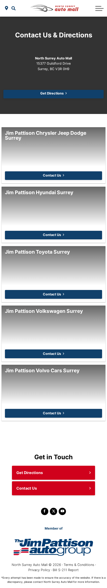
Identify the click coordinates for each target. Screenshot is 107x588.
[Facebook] (44, 511)
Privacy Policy (39, 570)
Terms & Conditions (79, 565)
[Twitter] (53, 511)
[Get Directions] (6, 8)
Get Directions (52, 93)
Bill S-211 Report (66, 570)
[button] (13, 8)
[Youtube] (62, 511)
